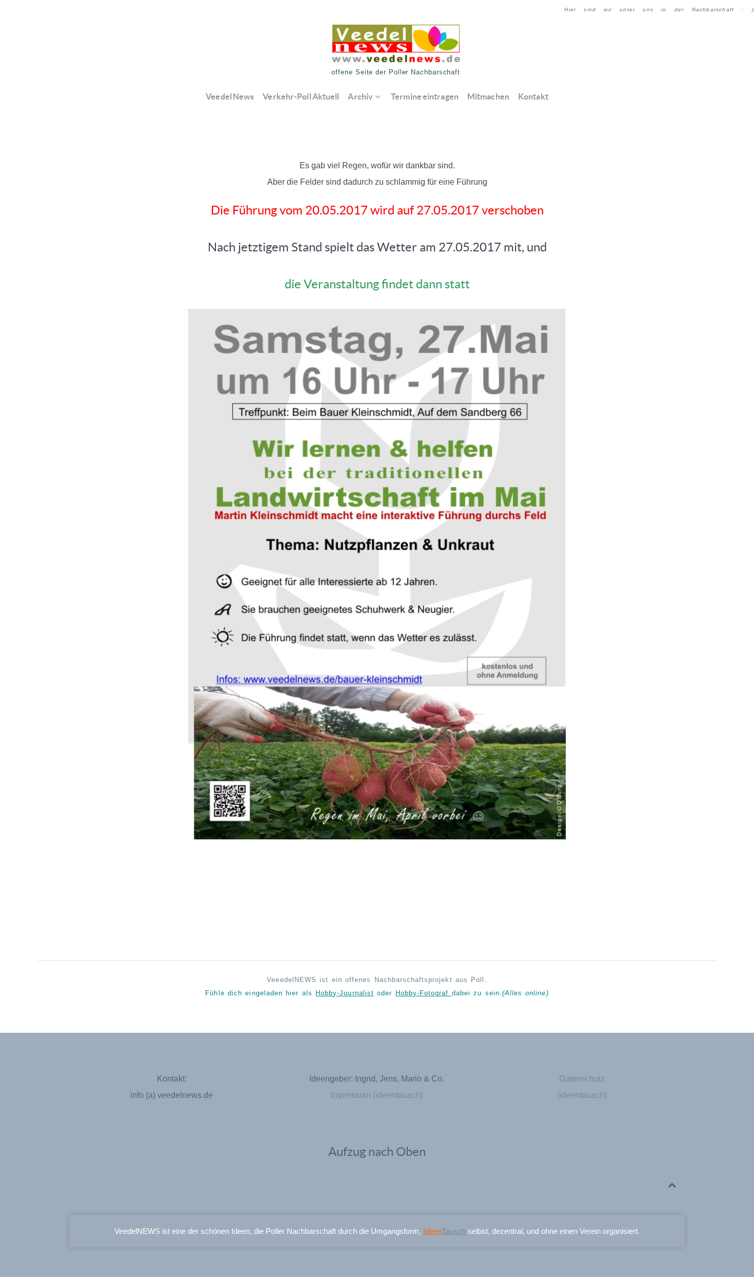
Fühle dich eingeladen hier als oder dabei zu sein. (376, 993)
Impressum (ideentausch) (377, 1094)
